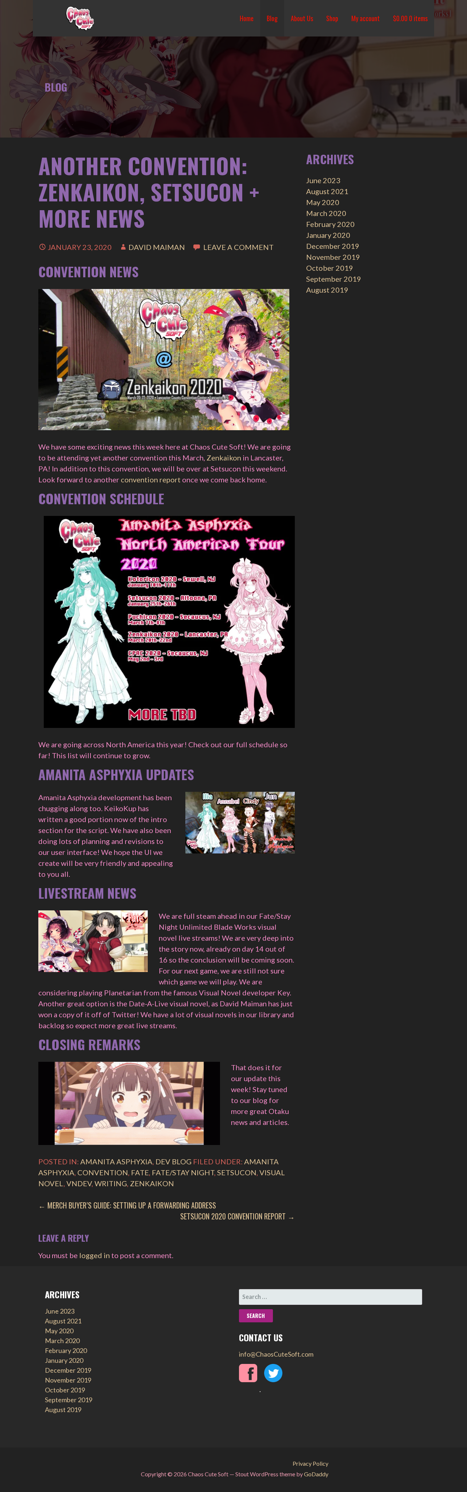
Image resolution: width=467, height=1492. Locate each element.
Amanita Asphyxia (116, 1161)
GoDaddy (316, 1473)
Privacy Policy (310, 1463)
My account (365, 18)
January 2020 (328, 235)
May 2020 (322, 202)
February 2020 (330, 224)
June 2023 (323, 180)
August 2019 (327, 289)
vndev (79, 1183)
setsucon (236, 1172)
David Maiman (156, 247)
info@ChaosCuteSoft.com (276, 1354)
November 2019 (333, 256)
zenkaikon (152, 1183)
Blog (272, 18)
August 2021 (327, 191)
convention (139, 479)
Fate (140, 1172)
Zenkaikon (224, 457)
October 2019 (329, 267)
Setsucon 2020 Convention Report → (237, 1216)
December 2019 (332, 246)
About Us (302, 18)
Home (247, 18)
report (170, 479)
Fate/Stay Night (183, 1172)
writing (110, 1183)
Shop (332, 18)
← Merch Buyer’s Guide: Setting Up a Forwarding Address (127, 1205)
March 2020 (326, 213)
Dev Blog (173, 1161)
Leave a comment (238, 247)
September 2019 (333, 278)
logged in (94, 1255)
